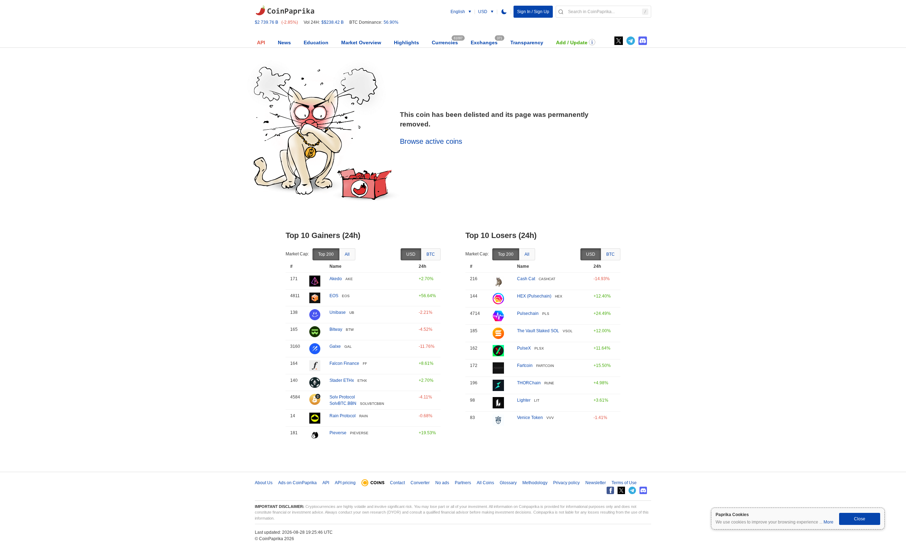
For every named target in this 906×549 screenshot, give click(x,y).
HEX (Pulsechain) (534, 296)
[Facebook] (610, 490)
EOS (333, 295)
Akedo (335, 278)
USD (410, 254)
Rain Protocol (342, 415)
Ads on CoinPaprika (297, 482)
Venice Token (530, 417)
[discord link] (642, 40)
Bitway (335, 329)
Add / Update (571, 42)
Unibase (337, 312)
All (347, 254)
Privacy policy (566, 482)
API (261, 42)
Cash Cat (526, 278)
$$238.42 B (332, 22)
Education (316, 42)
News (284, 42)
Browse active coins (431, 141)
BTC (430, 254)
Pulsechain (528, 313)
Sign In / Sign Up (533, 11)
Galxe (335, 346)
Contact (397, 482)
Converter (420, 482)
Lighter (524, 400)
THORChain (529, 382)
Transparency (526, 42)
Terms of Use (624, 482)
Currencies (445, 42)
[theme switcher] (503, 11)
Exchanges (484, 42)
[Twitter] (618, 40)
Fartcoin (525, 365)
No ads (442, 482)
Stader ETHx (341, 380)
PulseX (524, 348)
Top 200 (326, 254)
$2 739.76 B (266, 22)
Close (859, 518)
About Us (264, 482)
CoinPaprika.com (285, 11)
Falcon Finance (344, 363)
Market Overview (361, 42)
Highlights (406, 42)
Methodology (534, 482)
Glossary (508, 482)
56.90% (391, 22)
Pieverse (337, 432)
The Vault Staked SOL (538, 330)
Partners (463, 482)
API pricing (345, 482)
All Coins (485, 482)
